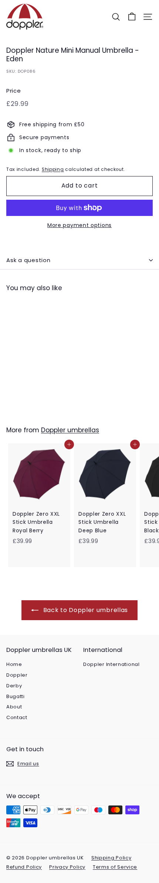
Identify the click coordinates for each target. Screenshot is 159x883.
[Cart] (132, 17)
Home (14, 664)
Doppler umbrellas (70, 430)
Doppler (17, 674)
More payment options (79, 225)
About (14, 706)
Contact (16, 717)
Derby (14, 685)
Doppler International (111, 664)
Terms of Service (115, 866)
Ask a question (28, 260)
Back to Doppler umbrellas (84, 610)
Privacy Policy (67, 866)
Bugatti (15, 696)
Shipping (53, 169)
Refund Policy (24, 866)
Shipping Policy (111, 857)
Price (13, 91)
